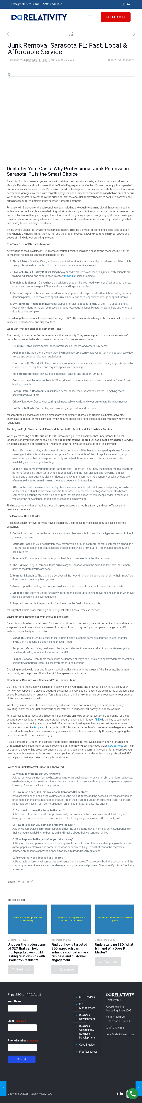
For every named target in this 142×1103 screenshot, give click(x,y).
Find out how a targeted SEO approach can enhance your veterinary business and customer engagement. (69, 952)
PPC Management (87, 1006)
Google (37, 727)
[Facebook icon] (123, 4)
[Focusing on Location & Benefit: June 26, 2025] (3, 1088)
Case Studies (87, 1044)
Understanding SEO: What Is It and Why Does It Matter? (114, 948)
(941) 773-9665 (53, 4)
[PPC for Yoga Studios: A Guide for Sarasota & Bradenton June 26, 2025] (139, 1088)
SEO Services (87, 997)
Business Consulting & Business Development (87, 1031)
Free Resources (88, 1051)
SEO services (115, 745)
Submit (21, 1059)
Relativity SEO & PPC (38, 59)
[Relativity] (39, 17)
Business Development (87, 1016)
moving (68, 275)
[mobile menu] (90, 17)
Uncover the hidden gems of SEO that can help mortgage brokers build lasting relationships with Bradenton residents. (27, 952)
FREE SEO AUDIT (116, 17)
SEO (98, 719)
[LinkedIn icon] (128, 4)
